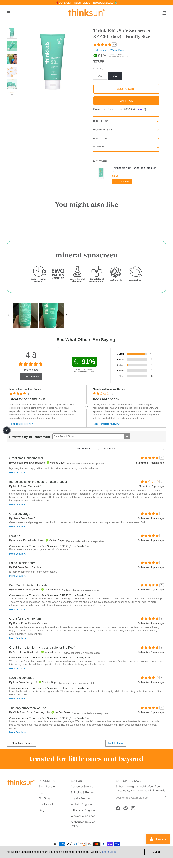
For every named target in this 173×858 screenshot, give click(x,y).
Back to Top (114, 743)
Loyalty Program (81, 798)
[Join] (163, 797)
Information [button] (48, 780)
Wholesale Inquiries (83, 815)
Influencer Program (83, 810)
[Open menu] (12, 12)
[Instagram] (133, 808)
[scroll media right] (67, 315)
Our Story (45, 798)
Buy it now (126, 100)
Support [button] (77, 780)
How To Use (100, 138)
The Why (98, 147)
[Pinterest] (125, 808)
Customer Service (82, 786)
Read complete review (21, 424)
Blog (42, 810)
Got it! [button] (156, 852)
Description (101, 121)
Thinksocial (46, 804)
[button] (7, 430)
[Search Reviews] (127, 436)
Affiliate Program (81, 804)
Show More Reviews (22, 743)
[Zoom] (25, 90)
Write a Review (117, 50)
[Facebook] (118, 808)
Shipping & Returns (83, 792)
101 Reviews (101, 50)
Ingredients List (103, 129)
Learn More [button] (109, 851)
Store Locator (47, 786)
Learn (42, 792)
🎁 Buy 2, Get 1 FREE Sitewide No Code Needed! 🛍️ (86, 2)
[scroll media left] (10, 315)
